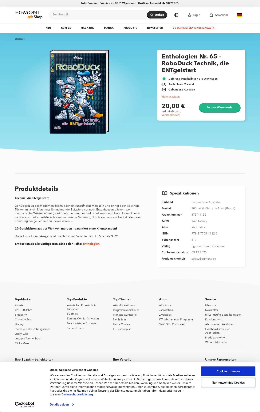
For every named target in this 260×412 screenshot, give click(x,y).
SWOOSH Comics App (173, 324)
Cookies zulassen (228, 371)
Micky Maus (22, 343)
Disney (19, 324)
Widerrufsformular (216, 342)
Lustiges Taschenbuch (28, 338)
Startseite (20, 39)
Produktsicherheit (215, 337)
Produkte (130, 28)
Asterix (19, 305)
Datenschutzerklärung (77, 394)
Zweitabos (165, 315)
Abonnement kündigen (219, 324)
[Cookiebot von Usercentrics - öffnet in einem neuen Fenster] (24, 404)
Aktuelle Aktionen (124, 305)
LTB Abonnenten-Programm (176, 319)
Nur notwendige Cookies (228, 382)
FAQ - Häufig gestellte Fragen (223, 315)
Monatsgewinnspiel (125, 315)
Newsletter (155, 28)
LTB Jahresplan (122, 329)
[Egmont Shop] (29, 14)
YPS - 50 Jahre (23, 310)
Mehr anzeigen (171, 96)
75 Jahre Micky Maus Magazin (193, 28)
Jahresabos (166, 310)
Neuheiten (119, 319)
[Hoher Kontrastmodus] (176, 15)
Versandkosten (170, 115)
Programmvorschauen (126, 310)
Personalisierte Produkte (81, 323)
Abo (48, 28)
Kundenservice (214, 319)
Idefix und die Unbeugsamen (32, 329)
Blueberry (21, 315)
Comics (66, 28)
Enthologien (91, 244)
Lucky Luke (21, 334)
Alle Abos (165, 305)
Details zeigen (59, 404)
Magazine (87, 28)
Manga (109, 28)
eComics (72, 314)
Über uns (210, 305)
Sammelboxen (76, 328)
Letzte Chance (121, 324)
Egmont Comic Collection (83, 318)
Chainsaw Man (23, 319)
